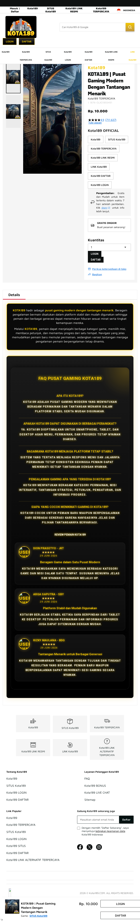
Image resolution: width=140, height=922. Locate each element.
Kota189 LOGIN (16, 792)
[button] (13, 77)
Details (14, 295)
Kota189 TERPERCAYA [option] (103, 148)
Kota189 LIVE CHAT (97, 792)
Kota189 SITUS (16, 846)
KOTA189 (19, 310)
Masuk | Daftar (15, 10)
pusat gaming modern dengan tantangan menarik (79, 310)
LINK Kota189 (70, 751)
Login (9, 41)
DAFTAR (96, 259)
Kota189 (32, 8)
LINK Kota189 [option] (99, 166)
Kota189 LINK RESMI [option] (103, 157)
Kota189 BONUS (95, 785)
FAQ (87, 778)
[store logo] (20, 27)
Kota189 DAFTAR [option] (100, 175)
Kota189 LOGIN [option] (100, 184)
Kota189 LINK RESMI (74, 10)
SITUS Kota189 (50, 10)
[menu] (70, 56)
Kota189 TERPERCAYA (101, 10)
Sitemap (89, 799)
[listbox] (109, 162)
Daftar (27, 41)
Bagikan (97, 274)
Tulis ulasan (95, 122)
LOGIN (94, 253)
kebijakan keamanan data (110, 831)
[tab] (14, 295)
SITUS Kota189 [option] (116, 139)
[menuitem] (5, 52)
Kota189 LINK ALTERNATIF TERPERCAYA (107, 751)
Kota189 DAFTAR (17, 799)
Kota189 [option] (95, 139)
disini (104, 207)
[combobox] (97, 27)
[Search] (130, 27)
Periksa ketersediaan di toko (109, 268)
